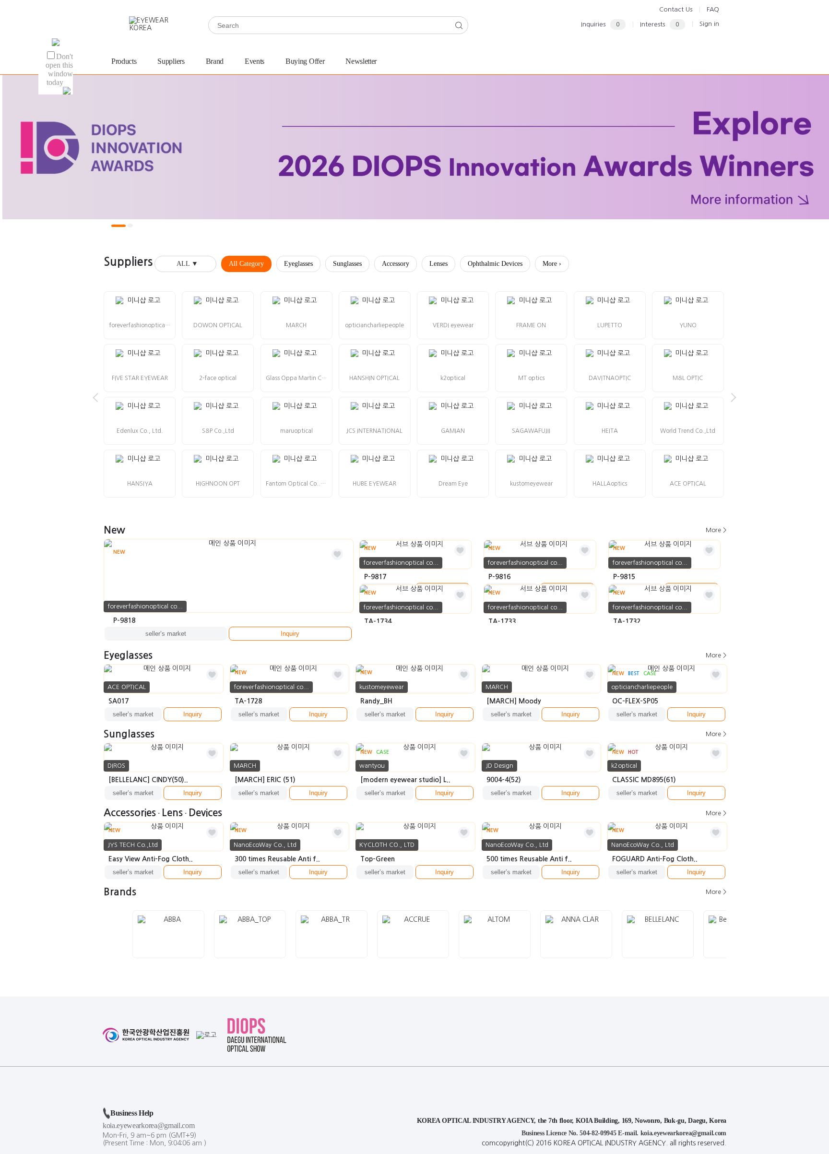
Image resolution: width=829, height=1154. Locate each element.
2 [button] (130, 225)
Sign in (709, 24)
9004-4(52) (503, 779)
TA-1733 (502, 621)
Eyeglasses (298, 263)
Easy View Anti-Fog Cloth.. (150, 859)
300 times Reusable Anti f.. (277, 859)
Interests (659, 24)
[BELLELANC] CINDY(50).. (148, 779)
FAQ (713, 9)
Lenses (438, 263)
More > (716, 530)
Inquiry (290, 633)
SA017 (118, 701)
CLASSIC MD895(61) (644, 779)
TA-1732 (626, 621)
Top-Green (377, 859)
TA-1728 (248, 701)
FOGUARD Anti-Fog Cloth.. (655, 859)
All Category (246, 263)
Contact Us (675, 9)
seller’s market (165, 633)
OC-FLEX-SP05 (635, 701)
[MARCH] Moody (513, 701)
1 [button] (118, 226)
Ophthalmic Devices (495, 263)
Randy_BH (376, 701)
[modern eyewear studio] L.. (405, 779)
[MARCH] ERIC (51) (265, 779)
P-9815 (624, 576)
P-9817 (375, 576)
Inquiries (600, 24)
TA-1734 (377, 621)
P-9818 (124, 620)
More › (552, 263)
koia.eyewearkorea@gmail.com (148, 1125)
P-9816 (499, 576)
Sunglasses (347, 263)
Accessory (395, 263)
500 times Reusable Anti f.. (529, 859)
